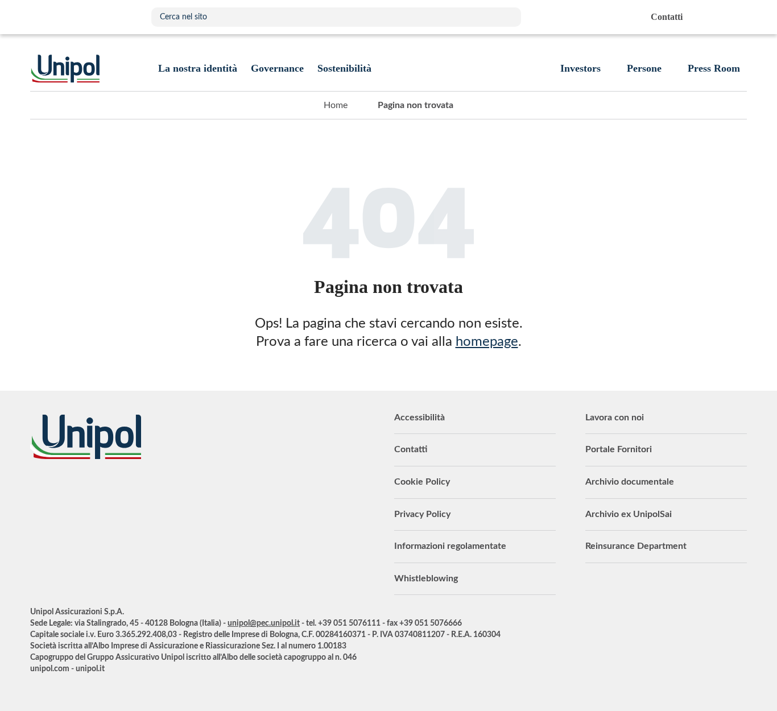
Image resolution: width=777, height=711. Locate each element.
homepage (487, 342)
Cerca (507, 17)
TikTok (180, 490)
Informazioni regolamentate (450, 546)
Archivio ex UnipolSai (628, 514)
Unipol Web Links (737, 17)
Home (336, 105)
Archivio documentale (629, 481)
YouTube (38, 490)
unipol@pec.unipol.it (264, 623)
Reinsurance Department (636, 546)
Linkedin (67, 490)
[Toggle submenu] (197, 68)
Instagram (152, 490)
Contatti (410, 449)
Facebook (124, 490)
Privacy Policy (422, 514)
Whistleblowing (426, 578)
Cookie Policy (422, 481)
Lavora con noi (614, 417)
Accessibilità (419, 417)
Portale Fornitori (618, 449)
